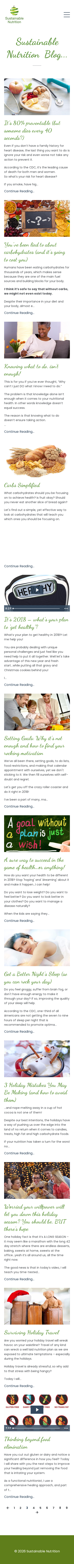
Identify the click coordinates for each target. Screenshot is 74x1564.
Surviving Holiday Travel (31, 1332)
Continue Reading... (19, 191)
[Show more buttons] (66, 608)
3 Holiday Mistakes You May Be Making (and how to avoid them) (35, 1092)
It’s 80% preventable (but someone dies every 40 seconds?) (32, 130)
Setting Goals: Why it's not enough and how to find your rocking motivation (34, 745)
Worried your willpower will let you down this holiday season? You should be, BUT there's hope (35, 1217)
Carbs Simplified (22, 485)
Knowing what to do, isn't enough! (31, 370)
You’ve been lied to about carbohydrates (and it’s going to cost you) (34, 252)
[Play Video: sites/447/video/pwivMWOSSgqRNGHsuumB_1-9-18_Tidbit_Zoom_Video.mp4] (37, 590)
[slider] (36, 608)
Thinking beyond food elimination (27, 1443)
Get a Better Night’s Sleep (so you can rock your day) (35, 977)
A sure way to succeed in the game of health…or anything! (34, 863)
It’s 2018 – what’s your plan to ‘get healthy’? (36, 623)
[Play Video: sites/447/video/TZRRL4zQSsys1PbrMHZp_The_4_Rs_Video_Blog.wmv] (37, 1410)
